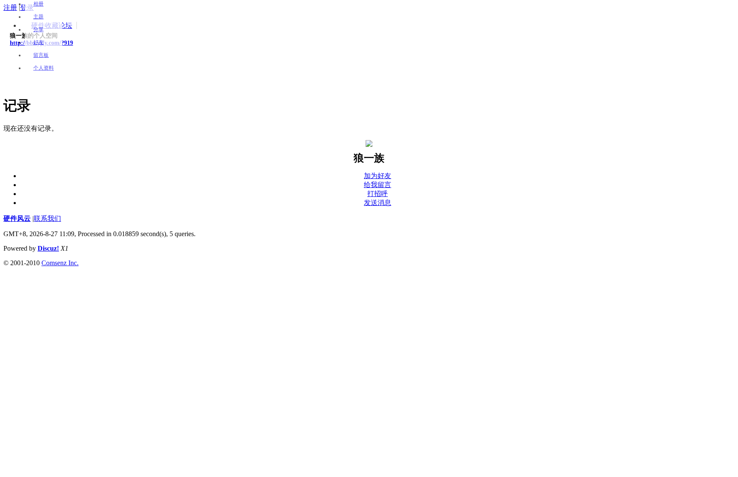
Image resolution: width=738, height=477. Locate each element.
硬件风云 (17, 218)
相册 (38, 4)
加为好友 (377, 175)
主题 (38, 17)
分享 (38, 29)
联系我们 (47, 218)
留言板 (41, 55)
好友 (38, 42)
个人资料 (43, 68)
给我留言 (377, 184)
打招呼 (377, 193)
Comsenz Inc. (60, 262)
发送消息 (377, 202)
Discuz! (48, 248)
